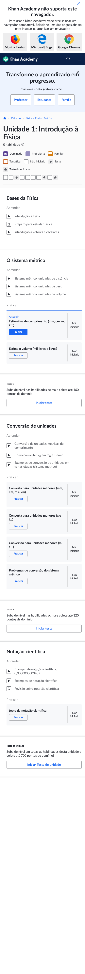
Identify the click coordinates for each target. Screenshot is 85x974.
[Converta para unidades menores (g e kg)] (27, 177)
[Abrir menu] (79, 59)
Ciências (16, 118)
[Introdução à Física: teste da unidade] (55, 177)
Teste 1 (10, 384)
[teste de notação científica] (49, 177)
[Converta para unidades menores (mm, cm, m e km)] (22, 177)
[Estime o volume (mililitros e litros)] (11, 177)
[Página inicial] (4, 119)
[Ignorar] (79, 3)
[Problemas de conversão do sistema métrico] (38, 177)
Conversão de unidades (32, 426)
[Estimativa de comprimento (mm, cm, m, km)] (5, 177)
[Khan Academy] (19, 59)
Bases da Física (23, 198)
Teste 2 (10, 609)
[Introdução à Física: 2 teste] (44, 177)
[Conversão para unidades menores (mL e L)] (33, 177)
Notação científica (26, 651)
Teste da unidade (15, 746)
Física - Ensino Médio (39, 118)
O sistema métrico (26, 260)
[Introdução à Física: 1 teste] (16, 177)
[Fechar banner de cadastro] (78, 72)
